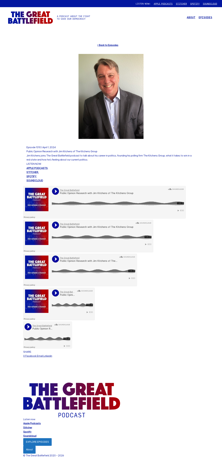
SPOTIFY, (31, 176)
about (191, 17)
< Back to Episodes (107, 45)
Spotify (27, 432)
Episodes (205, 17)
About (29, 449)
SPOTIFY (195, 4)
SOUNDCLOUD (210, 4)
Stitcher (27, 427)
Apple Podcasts (32, 423)
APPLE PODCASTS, (37, 168)
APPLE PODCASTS (163, 4)
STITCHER (181, 4)
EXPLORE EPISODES (37, 442)
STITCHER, (32, 172)
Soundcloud (29, 436)
